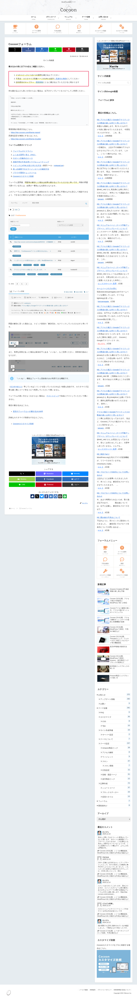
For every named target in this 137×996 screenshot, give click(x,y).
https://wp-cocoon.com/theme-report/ (25, 132)
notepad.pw (58, 166)
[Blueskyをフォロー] (42, 496)
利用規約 (92, 990)
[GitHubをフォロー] (56, 496)
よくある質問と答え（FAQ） (24, 155)
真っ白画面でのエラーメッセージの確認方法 (31, 169)
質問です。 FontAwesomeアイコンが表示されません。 (32, 251)
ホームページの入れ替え (107, 289)
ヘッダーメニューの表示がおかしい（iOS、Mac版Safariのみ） (34, 260)
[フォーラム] (10, 209)
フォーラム (14, 203)
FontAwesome (17, 246)
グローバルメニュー (56, 274)
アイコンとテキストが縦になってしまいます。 (29, 269)
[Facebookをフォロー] (46, 496)
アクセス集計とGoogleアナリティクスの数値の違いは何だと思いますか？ (44, 305)
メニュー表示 (17, 264)
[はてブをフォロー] (51, 496)
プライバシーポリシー (105, 990)
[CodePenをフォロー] (60, 496)
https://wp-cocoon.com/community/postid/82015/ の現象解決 (34, 242)
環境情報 (39, 82)
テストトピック (52, 396)
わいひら (101, 344)
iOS (43, 264)
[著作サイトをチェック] (32, 496)
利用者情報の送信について (122, 990)
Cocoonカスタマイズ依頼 (23, 176)
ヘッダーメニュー (43, 274)
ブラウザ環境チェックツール (24, 173)
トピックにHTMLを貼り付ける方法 (27, 166)
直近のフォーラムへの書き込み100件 (28, 411)
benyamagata (103, 302)
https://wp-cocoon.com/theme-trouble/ (26, 139)
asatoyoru (27, 303)
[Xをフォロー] (37, 496)
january (101, 199)
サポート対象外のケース (23, 158)
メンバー (24, 203)
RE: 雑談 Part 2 (103, 454)
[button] (82, 49)
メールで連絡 (83, 990)
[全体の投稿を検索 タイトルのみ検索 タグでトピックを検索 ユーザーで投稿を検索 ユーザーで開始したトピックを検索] (70, 225)
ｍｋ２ (100, 136)
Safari (36, 264)
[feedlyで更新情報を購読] (65, 496)
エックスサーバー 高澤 (107, 284)
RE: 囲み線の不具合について (108, 517)
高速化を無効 (61, 79)
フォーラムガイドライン (23, 151)
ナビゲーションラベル (19, 274)
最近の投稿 (35, 203)
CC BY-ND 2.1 (16, 387)
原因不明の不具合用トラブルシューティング (31, 162)
